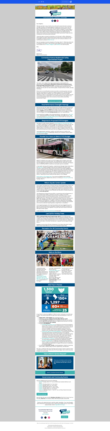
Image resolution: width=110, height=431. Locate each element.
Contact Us (64, 416)
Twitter (47, 44)
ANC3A (40, 381)
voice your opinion (67, 177)
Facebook (58, 44)
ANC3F (40, 388)
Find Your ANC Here (42, 394)
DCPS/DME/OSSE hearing (42, 132)
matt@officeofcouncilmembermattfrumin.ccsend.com (56, 428)
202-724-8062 (45, 414)
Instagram (51, 44)
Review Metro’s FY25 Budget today (44, 176)
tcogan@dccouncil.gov (60, 404)
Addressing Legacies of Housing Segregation (51, 331)
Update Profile (49, 426)
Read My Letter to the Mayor (55, 101)
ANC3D (40, 386)
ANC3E (40, 387)
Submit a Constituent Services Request (55, 372)
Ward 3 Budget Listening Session (52, 116)
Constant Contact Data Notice (58, 426)
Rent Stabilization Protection (48, 338)
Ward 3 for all (51, 39)
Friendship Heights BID (47, 340)
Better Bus (40, 167)
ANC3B (40, 384)
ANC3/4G (41, 389)
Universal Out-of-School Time (48, 324)
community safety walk (54, 270)
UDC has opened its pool (49, 210)
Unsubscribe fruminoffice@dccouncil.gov (55, 425)
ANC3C (40, 385)
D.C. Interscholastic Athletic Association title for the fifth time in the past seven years (42, 277)
